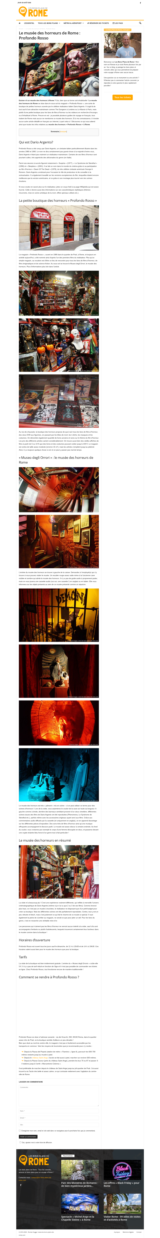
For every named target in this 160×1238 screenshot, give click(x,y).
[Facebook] (140, 3)
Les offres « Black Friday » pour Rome (121, 1184)
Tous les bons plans (48, 23)
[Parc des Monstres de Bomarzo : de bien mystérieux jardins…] (80, 1170)
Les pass (118, 23)
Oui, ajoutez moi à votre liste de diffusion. (37, 1142)
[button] (140, 23)
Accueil (21, 29)
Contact (139, 1232)
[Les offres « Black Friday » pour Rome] (122, 1170)
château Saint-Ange (40, 1058)
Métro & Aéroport (73, 23)
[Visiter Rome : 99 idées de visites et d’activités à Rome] (122, 1204)
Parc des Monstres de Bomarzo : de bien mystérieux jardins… (79, 1184)
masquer (63, 131)
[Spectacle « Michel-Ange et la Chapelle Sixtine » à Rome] (80, 1204)
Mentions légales (128, 1232)
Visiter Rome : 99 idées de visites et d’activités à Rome (122, 1218)
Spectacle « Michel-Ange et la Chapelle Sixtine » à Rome (77, 1218)
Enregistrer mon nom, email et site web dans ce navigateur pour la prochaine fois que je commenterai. (58, 1131)
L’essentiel (29, 23)
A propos (117, 1232)
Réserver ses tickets (99, 23)
